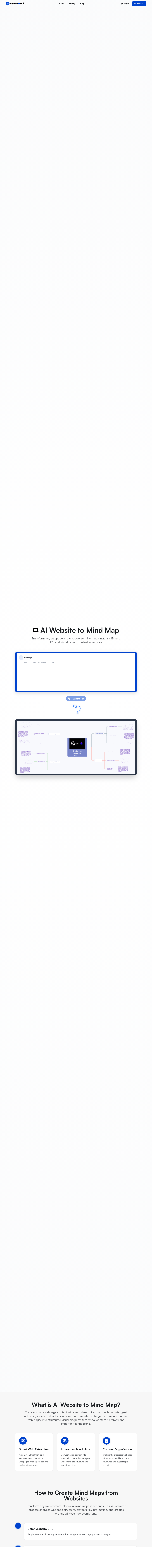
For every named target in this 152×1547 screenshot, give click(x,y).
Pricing (72, 3)
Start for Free (139, 3)
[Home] (15, 3)
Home (61, 3)
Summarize (79, 698)
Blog (82, 3)
